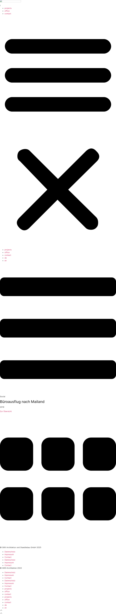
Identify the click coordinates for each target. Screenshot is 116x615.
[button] (58, 131)
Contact (8, 557)
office (7, 11)
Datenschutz (10, 552)
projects (8, 8)
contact (8, 13)
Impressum (9, 554)
